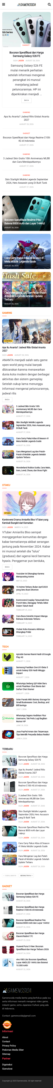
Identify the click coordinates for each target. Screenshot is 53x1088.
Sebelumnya (10, 876)
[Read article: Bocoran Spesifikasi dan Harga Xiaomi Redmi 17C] (8, 936)
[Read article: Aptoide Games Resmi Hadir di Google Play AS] (8, 657)
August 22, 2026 (23, 969)
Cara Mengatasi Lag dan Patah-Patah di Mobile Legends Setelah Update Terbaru (25, 296)
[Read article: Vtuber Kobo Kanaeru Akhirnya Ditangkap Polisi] (8, 632)
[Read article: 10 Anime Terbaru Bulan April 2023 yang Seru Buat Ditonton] (8, 590)
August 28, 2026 (33, 61)
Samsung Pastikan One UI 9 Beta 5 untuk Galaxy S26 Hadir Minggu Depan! (32, 670)
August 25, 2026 (23, 940)
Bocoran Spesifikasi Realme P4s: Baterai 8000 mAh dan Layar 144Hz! (34, 830)
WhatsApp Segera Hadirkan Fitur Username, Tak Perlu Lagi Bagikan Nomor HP (31, 718)
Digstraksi (7, 1064)
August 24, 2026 (23, 953)
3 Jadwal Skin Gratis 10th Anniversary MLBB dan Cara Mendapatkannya (29, 409)
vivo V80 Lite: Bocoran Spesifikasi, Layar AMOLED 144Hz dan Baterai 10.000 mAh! (32, 962)
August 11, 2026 (23, 661)
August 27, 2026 (26, 145)
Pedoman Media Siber (13, 1050)
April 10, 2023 (22, 594)
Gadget (26, 45)
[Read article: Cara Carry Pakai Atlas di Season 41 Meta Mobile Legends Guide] (26, 251)
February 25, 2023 (24, 610)
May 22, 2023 (21, 581)
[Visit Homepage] (26, 4)
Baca (26, 100)
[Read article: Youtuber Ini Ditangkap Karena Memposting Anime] (8, 576)
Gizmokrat (7, 1068)
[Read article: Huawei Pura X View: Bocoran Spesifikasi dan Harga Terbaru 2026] (8, 949)
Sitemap (6, 1054)
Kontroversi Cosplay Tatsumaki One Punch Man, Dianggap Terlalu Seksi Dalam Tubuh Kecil (32, 603)
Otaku (8, 513)
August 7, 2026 (22, 677)
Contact (6, 1041)
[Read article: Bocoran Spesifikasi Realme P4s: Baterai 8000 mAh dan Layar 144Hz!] (26, 213)
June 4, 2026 (21, 738)
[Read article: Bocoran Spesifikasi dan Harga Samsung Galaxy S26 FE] (26, 29)
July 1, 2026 (21, 709)
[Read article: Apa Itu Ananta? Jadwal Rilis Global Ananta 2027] (26, 331)
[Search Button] (49, 4)
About (5, 1037)
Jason (21, 61)
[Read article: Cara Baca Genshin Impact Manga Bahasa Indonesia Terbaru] (8, 619)
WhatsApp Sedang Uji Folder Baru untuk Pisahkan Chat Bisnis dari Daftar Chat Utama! (31, 686)
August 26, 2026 (11, 228)
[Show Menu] (3, 4)
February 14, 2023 (24, 623)
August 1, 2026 (22, 693)
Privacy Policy (9, 1045)
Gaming (26, 112)
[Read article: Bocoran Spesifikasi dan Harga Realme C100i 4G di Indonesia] (9, 786)
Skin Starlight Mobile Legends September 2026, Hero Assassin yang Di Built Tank (33, 425)
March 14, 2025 (21, 527)
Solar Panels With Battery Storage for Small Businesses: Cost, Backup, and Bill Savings (33, 702)
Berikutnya (25, 876)
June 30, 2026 (22, 725)
